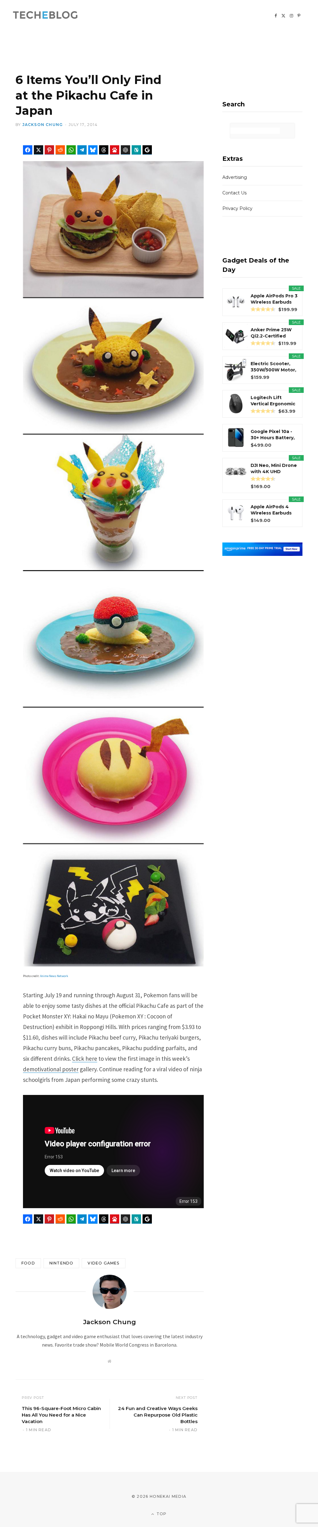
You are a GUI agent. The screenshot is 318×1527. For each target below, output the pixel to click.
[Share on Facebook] (27, 150)
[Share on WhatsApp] (71, 150)
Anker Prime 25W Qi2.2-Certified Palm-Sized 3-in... (271, 333)
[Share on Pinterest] (49, 150)
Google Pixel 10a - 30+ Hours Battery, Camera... (273, 435)
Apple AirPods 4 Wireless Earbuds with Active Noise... (273, 510)
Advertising (234, 177)
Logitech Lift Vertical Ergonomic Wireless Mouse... (273, 401)
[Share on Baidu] (114, 150)
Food (28, 1263)
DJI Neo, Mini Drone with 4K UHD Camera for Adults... (274, 469)
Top (161, 1514)
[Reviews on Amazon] (263, 309)
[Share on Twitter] (38, 150)
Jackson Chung (42, 124)
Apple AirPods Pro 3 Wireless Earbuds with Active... (274, 299)
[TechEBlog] (46, 16)
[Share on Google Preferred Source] (147, 150)
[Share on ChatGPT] (125, 150)
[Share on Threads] (103, 150)
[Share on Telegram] (82, 150)
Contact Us (234, 193)
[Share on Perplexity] (136, 150)
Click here (84, 1058)
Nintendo (61, 1263)
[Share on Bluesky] (93, 150)
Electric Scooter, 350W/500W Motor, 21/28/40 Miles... (273, 367)
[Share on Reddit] (60, 150)
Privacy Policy (237, 208)
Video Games (103, 1263)
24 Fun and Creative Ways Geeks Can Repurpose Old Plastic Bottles (158, 1414)
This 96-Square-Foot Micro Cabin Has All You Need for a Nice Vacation (61, 1414)
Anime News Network (54, 976)
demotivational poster (51, 1069)
